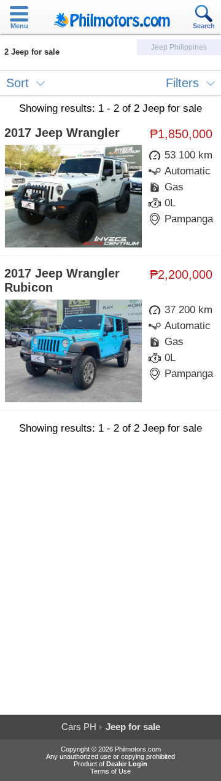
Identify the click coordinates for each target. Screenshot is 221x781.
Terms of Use (110, 771)
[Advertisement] (110, 579)
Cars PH (78, 726)
